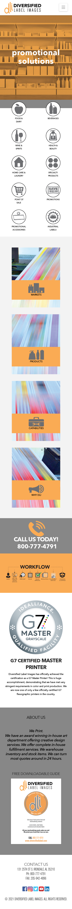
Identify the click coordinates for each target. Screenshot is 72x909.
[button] (63, 7)
